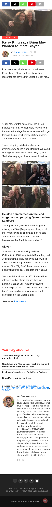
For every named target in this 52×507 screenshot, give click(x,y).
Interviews (20, 301)
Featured (32, 386)
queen (39, 388)
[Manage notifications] (45, 500)
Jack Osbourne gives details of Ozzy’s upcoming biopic (21, 356)
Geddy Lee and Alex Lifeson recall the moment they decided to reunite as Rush (25, 365)
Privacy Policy (12, 491)
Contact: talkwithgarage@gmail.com (26, 489)
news (33, 388)
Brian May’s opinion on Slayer (17, 378)
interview (15, 388)
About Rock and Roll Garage (35, 491)
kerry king (25, 388)
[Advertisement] (26, 101)
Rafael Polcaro (21, 52)
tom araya (6, 390)
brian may (23, 386)
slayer (46, 388)
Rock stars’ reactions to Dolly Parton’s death (24, 372)
